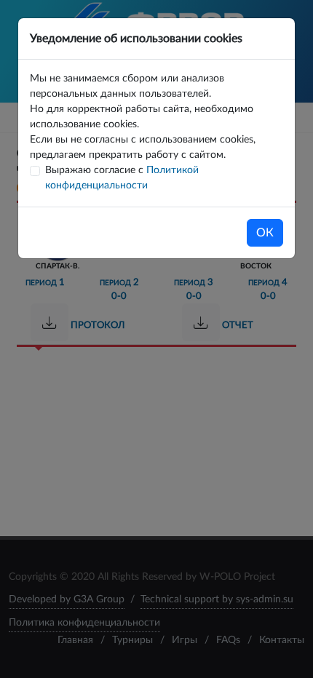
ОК (265, 233)
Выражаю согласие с (122, 178)
